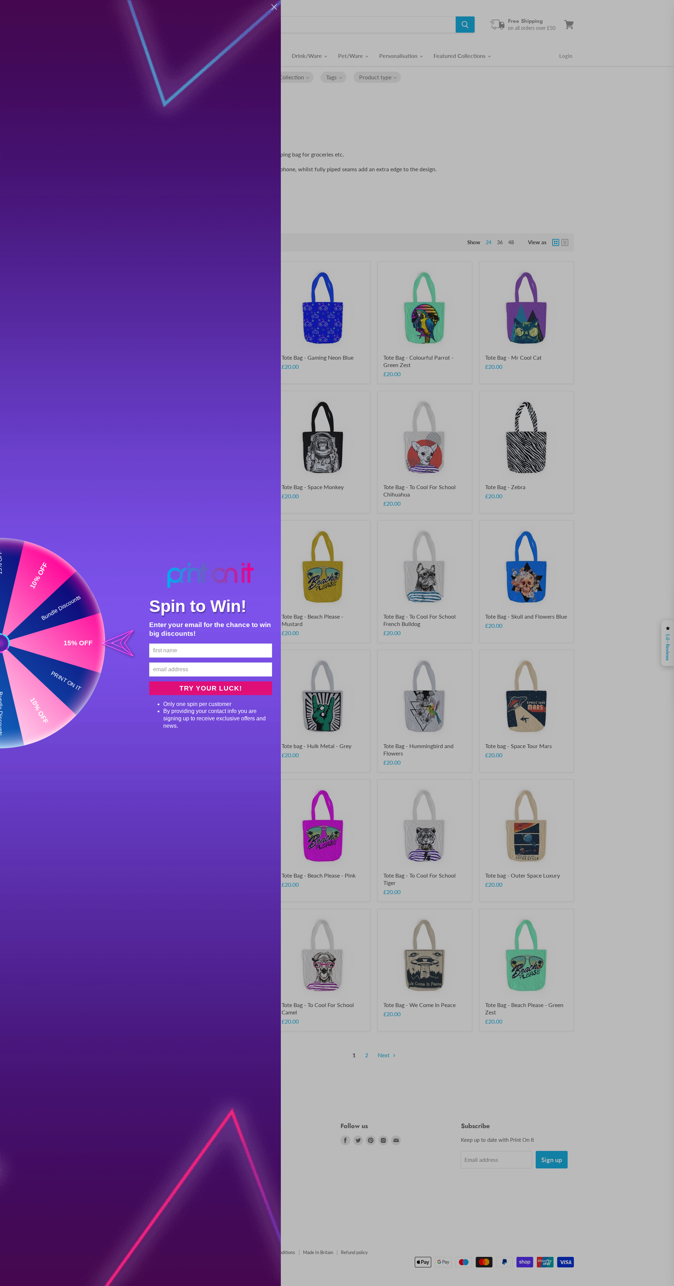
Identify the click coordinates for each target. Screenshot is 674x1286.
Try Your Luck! (210, 688)
